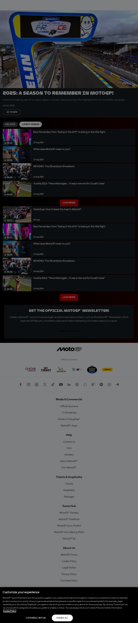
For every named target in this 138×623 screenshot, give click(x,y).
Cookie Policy (10, 611)
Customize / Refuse (36, 618)
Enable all (62, 618)
